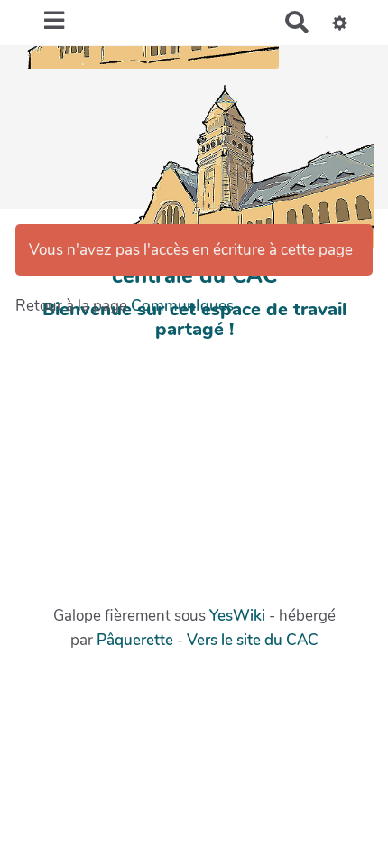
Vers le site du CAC (253, 640)
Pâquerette (135, 640)
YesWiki (237, 615)
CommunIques (182, 305)
